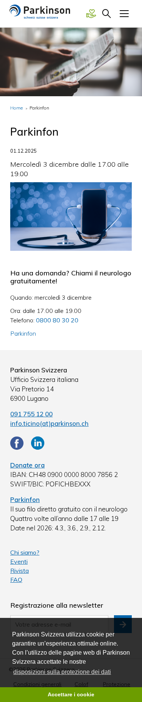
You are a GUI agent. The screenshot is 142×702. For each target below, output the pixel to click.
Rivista (19, 570)
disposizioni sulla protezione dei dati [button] (62, 672)
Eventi (19, 561)
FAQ (16, 579)
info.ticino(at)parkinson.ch (49, 423)
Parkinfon (23, 333)
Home (16, 108)
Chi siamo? (24, 552)
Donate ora (27, 465)
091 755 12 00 (31, 414)
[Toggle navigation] (124, 13)
